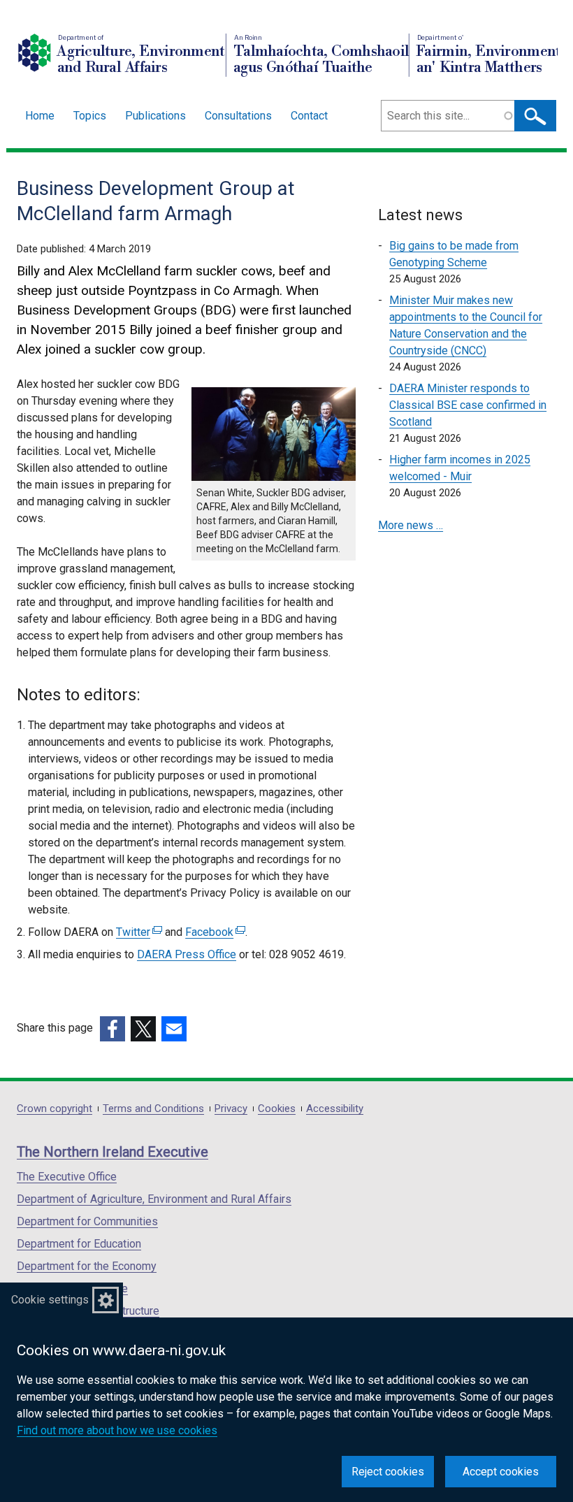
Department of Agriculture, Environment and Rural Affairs (154, 1199)
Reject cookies (387, 1471)
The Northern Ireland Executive (112, 1151)
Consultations (238, 115)
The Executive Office (67, 1176)
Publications (155, 115)
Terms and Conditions (153, 1109)
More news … (410, 525)
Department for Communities (87, 1221)
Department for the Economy (87, 1266)
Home (40, 115)
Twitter (137, 932)
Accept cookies (501, 1471)
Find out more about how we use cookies (117, 1430)
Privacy (231, 1109)
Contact (309, 115)
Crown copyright (54, 1109)
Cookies (277, 1109)
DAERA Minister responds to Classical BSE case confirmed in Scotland (467, 405)
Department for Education (79, 1243)
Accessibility (334, 1109)
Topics (89, 115)
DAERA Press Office (186, 954)
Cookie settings (50, 1299)
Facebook (213, 932)
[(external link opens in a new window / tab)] (112, 1028)
